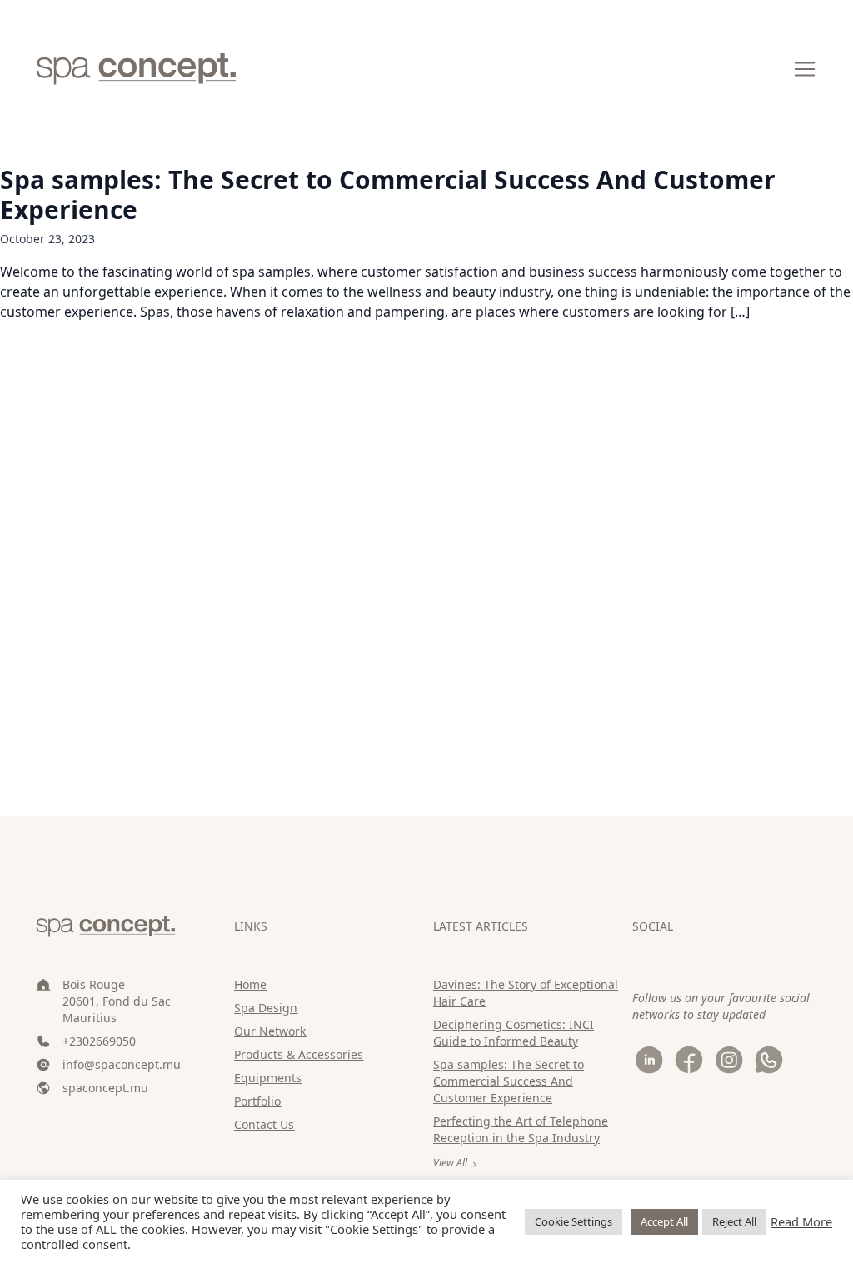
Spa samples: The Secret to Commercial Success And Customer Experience (388, 194)
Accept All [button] (664, 1221)
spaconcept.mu (105, 1088)
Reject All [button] (734, 1221)
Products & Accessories (298, 1054)
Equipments (268, 1078)
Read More (801, 1221)
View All (450, 1163)
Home (250, 984)
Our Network (270, 1031)
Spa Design (265, 1008)
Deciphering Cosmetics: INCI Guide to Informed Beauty (513, 1032)
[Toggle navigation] (804, 69)
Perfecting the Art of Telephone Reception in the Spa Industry (520, 1129)
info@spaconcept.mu (121, 1064)
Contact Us (264, 1124)
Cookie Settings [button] (573, 1221)
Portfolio (257, 1101)
